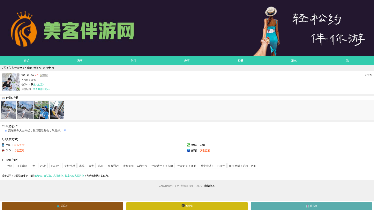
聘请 (133, 60)
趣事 (187, 60)
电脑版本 (209, 185)
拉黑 (369, 75)
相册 (240, 60)
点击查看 (19, 145)
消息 (294, 60)
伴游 (26, 60)
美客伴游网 (15, 67)
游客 (80, 60)
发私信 (189, 205)
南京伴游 (32, 67)
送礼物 (313, 205)
